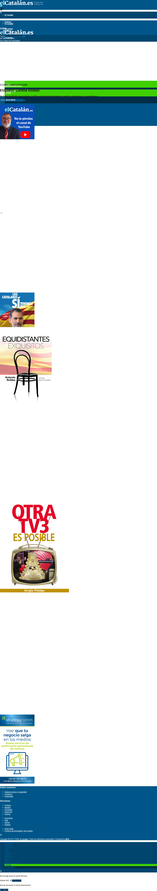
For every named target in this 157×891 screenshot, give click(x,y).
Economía (9, 818)
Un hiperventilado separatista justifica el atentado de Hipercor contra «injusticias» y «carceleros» (49, 96)
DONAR (3, 28)
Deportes (8, 812)
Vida (6, 820)
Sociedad (8, 810)
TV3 (6, 44)
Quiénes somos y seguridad (16, 792)
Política (8, 805)
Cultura (7, 814)
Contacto (8, 794)
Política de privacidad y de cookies (19, 831)
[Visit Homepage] (21, 4)
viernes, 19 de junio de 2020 (11, 101)
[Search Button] (24, 100)
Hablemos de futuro (13, 86)
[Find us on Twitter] (1, 13)
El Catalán (9, 15)
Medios (8, 807)
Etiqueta (12, 85)
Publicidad (9, 796)
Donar (8, 93)
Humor (7, 822)
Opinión (7, 825)
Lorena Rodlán (21, 85)
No (6, 890)
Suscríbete (10, 867)
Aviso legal (9, 829)
